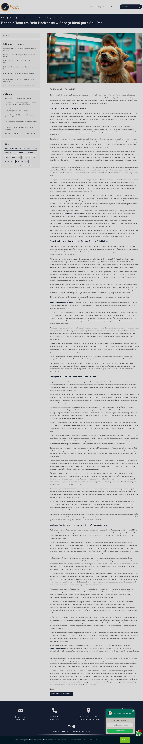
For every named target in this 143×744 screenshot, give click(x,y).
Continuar (125, 740)
